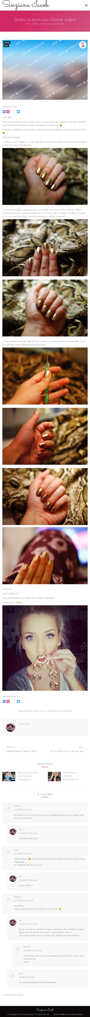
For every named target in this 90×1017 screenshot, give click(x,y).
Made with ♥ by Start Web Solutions (68, 1014)
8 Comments (67, 711)
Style (6, 46)
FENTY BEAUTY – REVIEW (72, 774)
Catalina (17, 806)
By (43, 711)
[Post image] (8, 776)
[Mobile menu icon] (86, 5)
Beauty (7, 42)
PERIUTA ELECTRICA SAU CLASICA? (28, 774)
